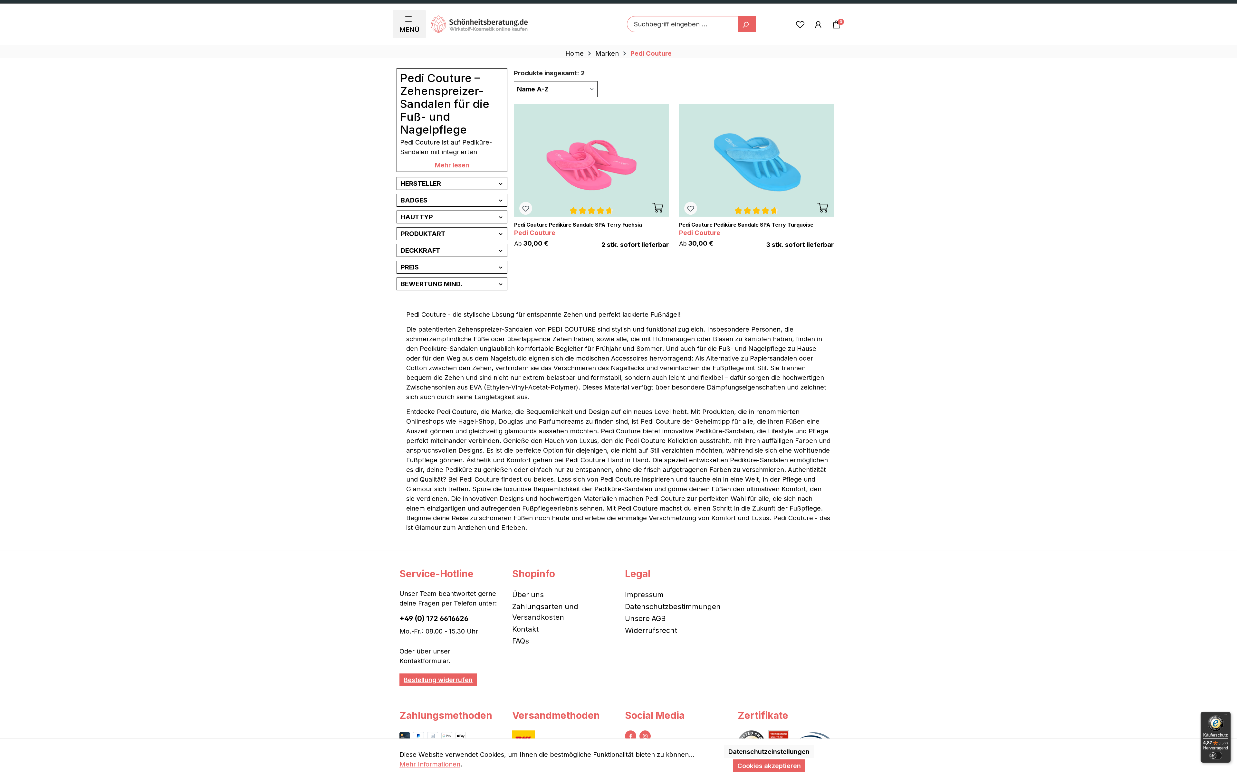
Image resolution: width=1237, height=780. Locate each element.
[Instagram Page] (645, 736)
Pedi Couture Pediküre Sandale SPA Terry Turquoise (746, 224)
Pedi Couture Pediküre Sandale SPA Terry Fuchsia (578, 224)
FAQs (520, 641)
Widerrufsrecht (651, 630)
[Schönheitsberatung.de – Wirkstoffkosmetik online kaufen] (479, 24)
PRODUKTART (423, 234)
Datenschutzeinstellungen (769, 752)
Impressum (644, 594)
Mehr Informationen (429, 764)
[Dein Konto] (818, 24)
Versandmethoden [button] (556, 715)
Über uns (528, 594)
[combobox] (682, 24)
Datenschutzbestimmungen (673, 606)
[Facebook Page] (630, 736)
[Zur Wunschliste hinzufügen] (525, 208)
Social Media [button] (655, 715)
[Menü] (1225, 715)
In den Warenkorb (657, 207)
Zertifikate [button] (763, 715)
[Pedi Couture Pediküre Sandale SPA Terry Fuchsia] (591, 160)
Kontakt (525, 629)
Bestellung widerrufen (438, 680)
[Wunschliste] (800, 24)
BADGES (414, 200)
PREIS (410, 267)
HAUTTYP (417, 217)
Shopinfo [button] (533, 573)
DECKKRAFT (420, 250)
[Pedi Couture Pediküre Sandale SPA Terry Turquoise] (756, 160)
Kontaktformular (423, 661)
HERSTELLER (421, 183)
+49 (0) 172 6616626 (433, 618)
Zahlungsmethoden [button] (445, 715)
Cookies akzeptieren (769, 766)
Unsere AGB (645, 618)
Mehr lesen (452, 165)
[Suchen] (747, 24)
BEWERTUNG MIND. (432, 284)
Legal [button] (637, 573)
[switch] (1215, 755)
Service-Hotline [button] (436, 573)
